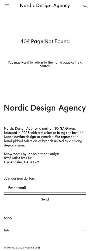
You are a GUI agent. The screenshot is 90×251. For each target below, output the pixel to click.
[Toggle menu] (7, 5)
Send (45, 199)
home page (62, 62)
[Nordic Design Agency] (45, 6)
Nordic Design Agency (20, 247)
